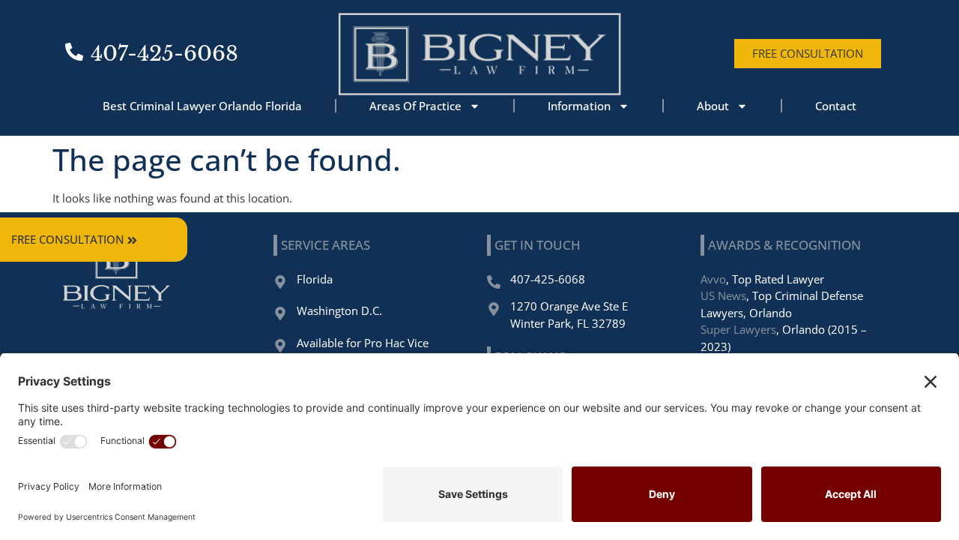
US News (723, 295)
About (713, 105)
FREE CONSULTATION (67, 239)
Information (579, 105)
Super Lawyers (738, 329)
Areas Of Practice (415, 105)
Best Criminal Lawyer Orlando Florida (202, 105)
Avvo (713, 279)
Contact (835, 105)
